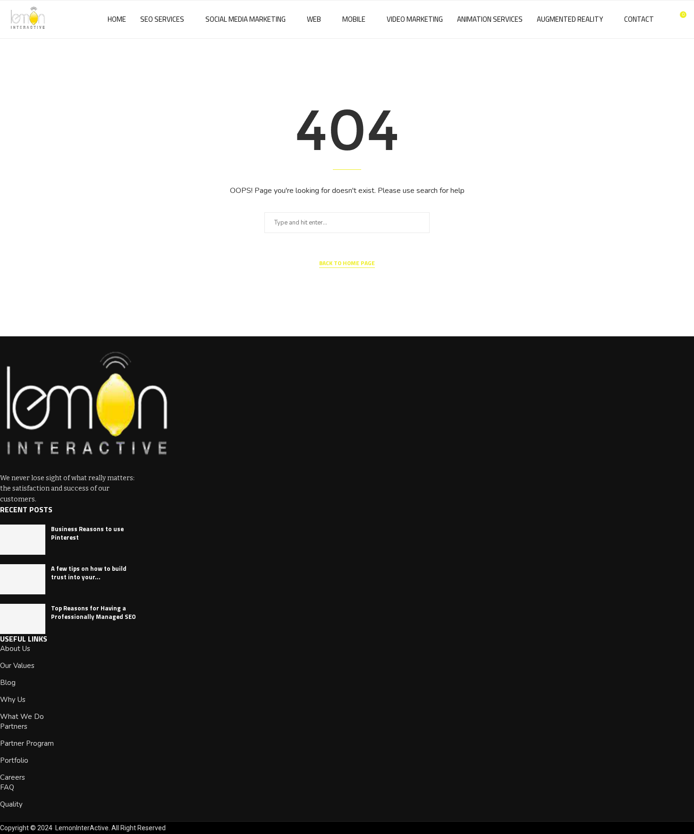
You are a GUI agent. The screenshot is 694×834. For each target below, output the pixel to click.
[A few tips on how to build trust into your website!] (22, 579)
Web (314, 19)
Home (117, 19)
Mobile (353, 19)
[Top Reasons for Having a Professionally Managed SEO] (22, 619)
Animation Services (490, 19)
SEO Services (162, 19)
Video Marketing (415, 19)
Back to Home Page (347, 263)
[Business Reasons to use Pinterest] (22, 540)
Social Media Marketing (245, 19)
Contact (639, 19)
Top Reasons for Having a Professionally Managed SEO (93, 612)
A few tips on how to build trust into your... (89, 573)
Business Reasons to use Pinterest (87, 533)
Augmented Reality (570, 19)
